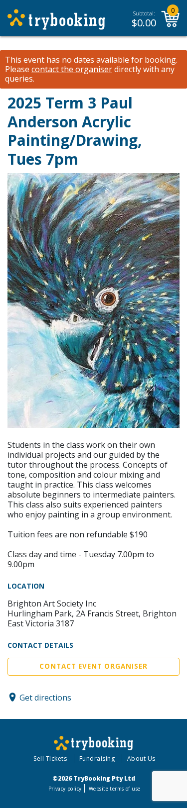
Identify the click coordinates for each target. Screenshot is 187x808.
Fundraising (97, 758)
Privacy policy (65, 788)
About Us (141, 758)
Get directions (45, 697)
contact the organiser (71, 69)
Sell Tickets (50, 758)
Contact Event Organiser (93, 666)
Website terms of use (114, 788)
